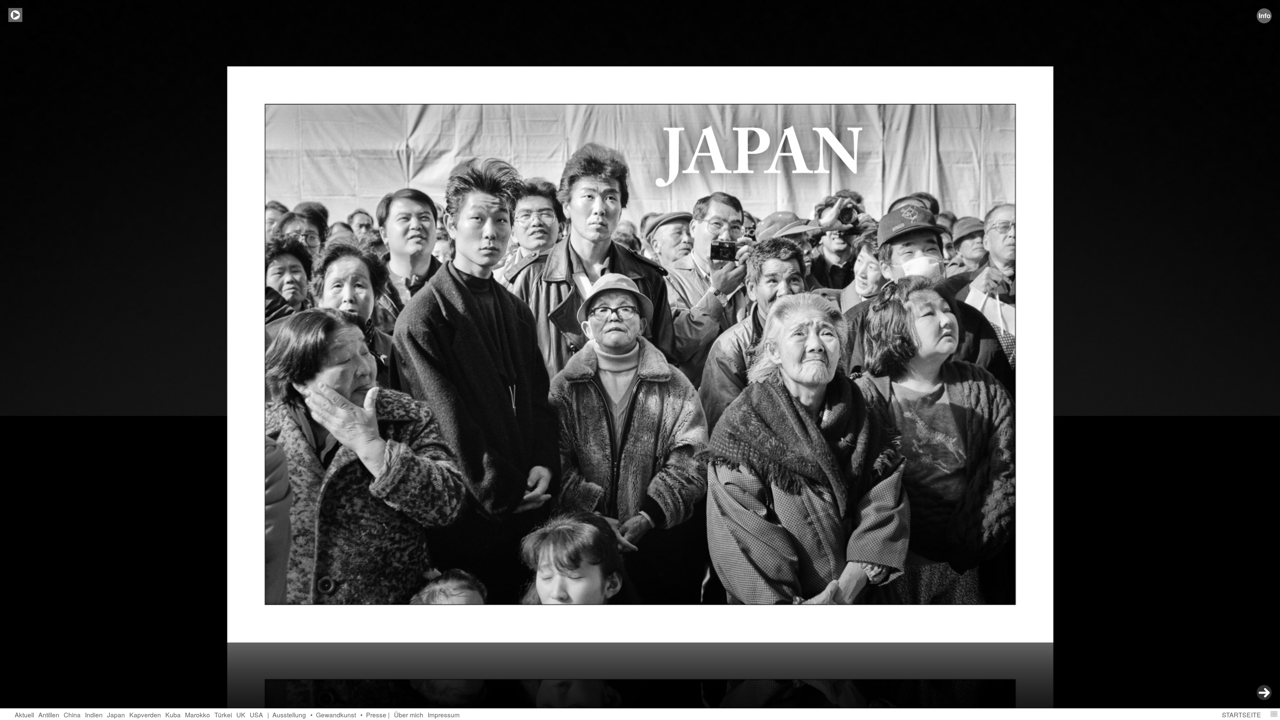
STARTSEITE (1241, 714)
